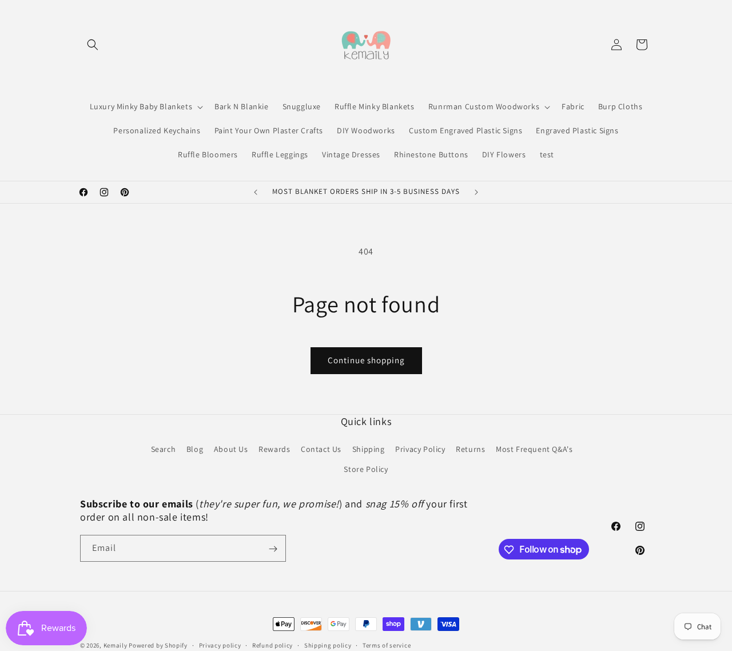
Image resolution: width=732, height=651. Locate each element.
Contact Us (321, 449)
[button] (92, 44)
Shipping (368, 449)
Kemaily (116, 645)
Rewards (274, 449)
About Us (231, 449)
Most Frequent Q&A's (534, 449)
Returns (470, 449)
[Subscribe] (272, 548)
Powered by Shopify (158, 645)
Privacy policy (220, 645)
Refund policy (272, 645)
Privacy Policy (420, 449)
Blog (194, 449)
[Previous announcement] (255, 192)
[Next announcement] (476, 192)
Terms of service (387, 645)
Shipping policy (328, 645)
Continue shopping (366, 360)
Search (163, 449)
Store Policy (366, 470)
